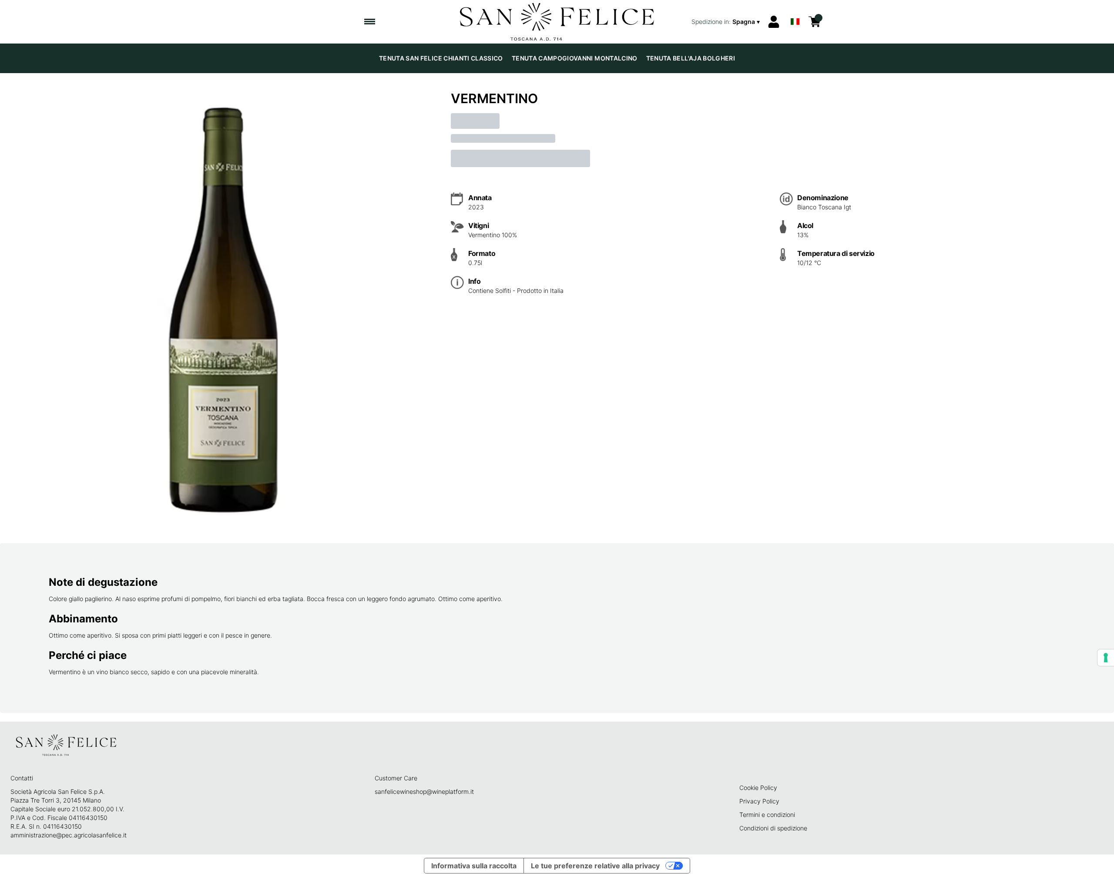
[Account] (774, 22)
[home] (557, 22)
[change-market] (726, 21)
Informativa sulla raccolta (474, 865)
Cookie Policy (758, 787)
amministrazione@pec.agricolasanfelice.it (68, 835)
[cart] (815, 22)
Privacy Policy (759, 801)
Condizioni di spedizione (773, 828)
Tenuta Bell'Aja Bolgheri (690, 58)
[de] (795, 10)
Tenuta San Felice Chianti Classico (441, 58)
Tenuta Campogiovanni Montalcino (575, 58)
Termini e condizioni (767, 814)
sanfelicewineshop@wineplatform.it (424, 791)
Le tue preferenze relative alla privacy (595, 865)
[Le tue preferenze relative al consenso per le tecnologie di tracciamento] (1105, 657)
